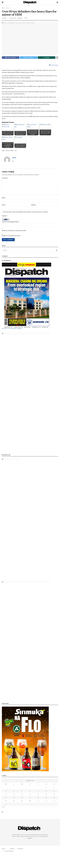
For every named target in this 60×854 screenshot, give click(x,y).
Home (3, 8)
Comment (5, 178)
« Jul (3, 806)
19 (21, 797)
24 (6, 800)
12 (21, 794)
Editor (4, 18)
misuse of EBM (9, 150)
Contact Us (20, 848)
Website (33, 204)
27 (30, 800)
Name (4, 197)
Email (4, 205)
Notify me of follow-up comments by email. (14, 230)
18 (13, 797)
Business (8, 8)
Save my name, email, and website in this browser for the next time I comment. (25, 211)
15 (46, 794)
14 (38, 794)
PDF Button (54, 65)
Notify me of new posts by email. (11, 235)
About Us (12, 848)
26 (21, 800)
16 (54, 794)
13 (29, 794)
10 (5, 794)
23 (54, 797)
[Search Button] (56, 250)
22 (46, 797)
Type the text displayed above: (10, 221)
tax (16, 150)
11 (13, 794)
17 (5, 797)
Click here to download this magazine (12, 328)
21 (38, 797)
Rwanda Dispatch (10, 851)
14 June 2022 (12, 18)
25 (13, 800)
